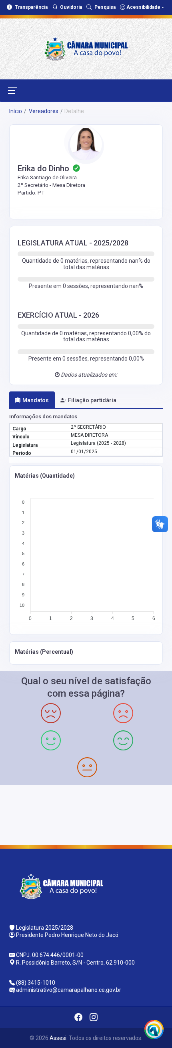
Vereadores (43, 111)
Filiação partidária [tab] (92, 400)
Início (15, 111)
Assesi (58, 1038)
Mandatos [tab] (35, 400)
